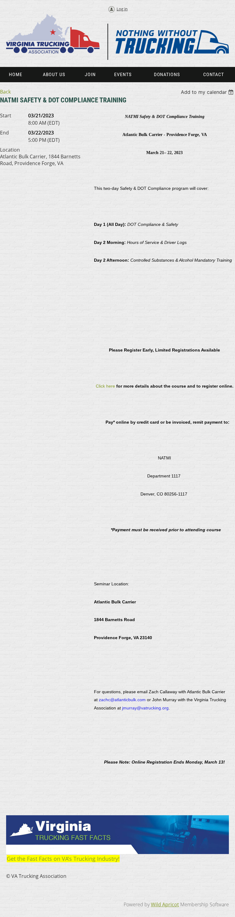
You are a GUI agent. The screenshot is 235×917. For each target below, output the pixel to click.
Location (10, 149)
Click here (105, 386)
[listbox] (208, 92)
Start (5, 115)
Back (5, 91)
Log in (122, 9)
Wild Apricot (165, 904)
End (4, 132)
